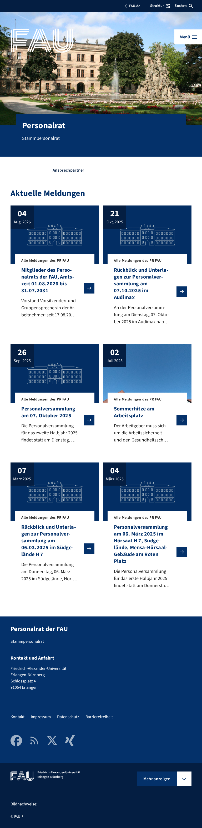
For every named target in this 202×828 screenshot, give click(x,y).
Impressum (41, 717)
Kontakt (17, 717)
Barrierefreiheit (99, 717)
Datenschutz (68, 717)
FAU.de (134, 6)
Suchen (181, 5)
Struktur (157, 5)
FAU (17, 816)
